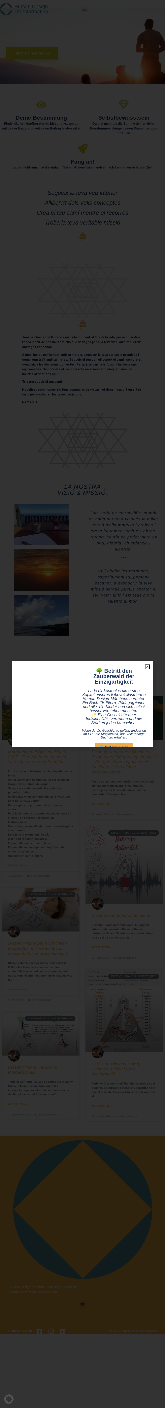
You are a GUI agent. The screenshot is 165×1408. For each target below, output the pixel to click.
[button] (9, 1399)
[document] (82, 704)
